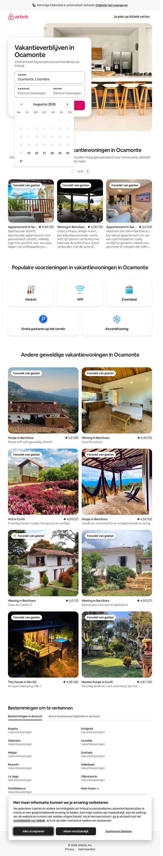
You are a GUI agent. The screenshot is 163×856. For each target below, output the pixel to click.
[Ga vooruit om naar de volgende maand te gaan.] (67, 104)
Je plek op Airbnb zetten (132, 17)
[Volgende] (87, 171)
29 (59, 153)
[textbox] (32, 93)
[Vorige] (73, 171)
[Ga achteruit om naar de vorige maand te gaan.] (21, 104)
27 (44, 153)
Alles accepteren (33, 831)
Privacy (69, 849)
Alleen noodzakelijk (76, 831)
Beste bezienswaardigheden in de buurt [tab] (74, 716)
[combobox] (50, 79)
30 (67, 153)
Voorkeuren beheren (118, 831)
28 (52, 153)
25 (28, 153)
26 (36, 153)
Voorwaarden (86, 849)
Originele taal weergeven (111, 5)
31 (21, 161)
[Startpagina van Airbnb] (18, 16)
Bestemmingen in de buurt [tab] (25, 716)
